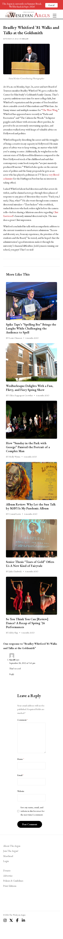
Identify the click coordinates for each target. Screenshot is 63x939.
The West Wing (49, 110)
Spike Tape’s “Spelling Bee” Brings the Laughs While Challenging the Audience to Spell (31, 328)
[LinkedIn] (23, 920)
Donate (7, 870)
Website (20, 791)
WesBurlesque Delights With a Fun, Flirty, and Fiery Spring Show (29, 388)
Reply (11, 674)
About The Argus (11, 846)
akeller (25, 39)
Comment (22, 719)
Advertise (8, 875)
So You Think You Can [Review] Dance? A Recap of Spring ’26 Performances (27, 623)
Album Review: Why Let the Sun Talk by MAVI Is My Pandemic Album (31, 506)
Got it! (51, 5)
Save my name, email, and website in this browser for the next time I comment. (32, 811)
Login (6, 861)
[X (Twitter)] (11, 920)
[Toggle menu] (53, 14)
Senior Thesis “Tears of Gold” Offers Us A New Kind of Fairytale (30, 564)
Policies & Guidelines (13, 880)
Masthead (8, 856)
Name (20, 759)
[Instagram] (5, 920)
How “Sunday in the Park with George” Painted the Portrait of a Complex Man (28, 447)
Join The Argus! (10, 851)
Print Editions (9, 885)
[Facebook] (17, 920)
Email (20, 775)
